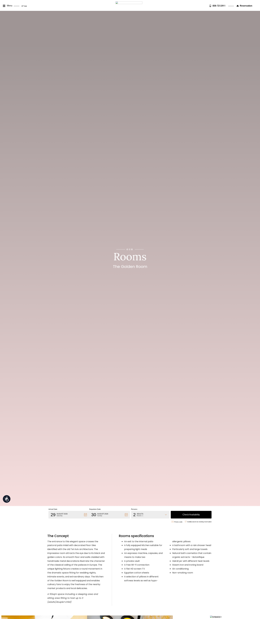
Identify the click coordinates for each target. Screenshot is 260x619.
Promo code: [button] (178, 522)
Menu (9, 5)
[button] (4, 6)
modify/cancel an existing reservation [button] (199, 522)
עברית (24, 6)
